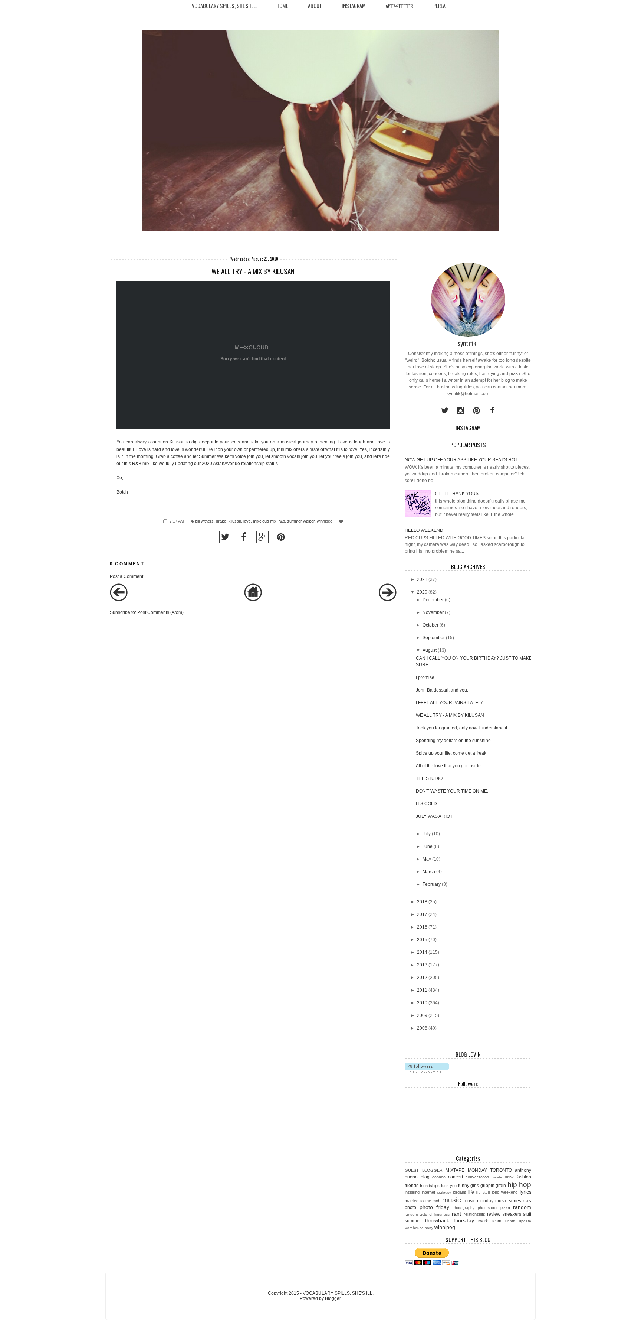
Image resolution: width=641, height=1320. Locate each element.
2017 (422, 914)
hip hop (519, 1185)
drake (221, 521)
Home (282, 6)
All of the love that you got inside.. (449, 765)
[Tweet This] (225, 537)
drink (509, 1177)
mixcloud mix (264, 521)
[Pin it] (281, 537)
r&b (282, 521)
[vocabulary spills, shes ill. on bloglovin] (427, 1071)
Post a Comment (126, 576)
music (451, 1200)
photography (463, 1208)
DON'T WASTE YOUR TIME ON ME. (452, 791)
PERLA (439, 6)
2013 (422, 965)
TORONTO (501, 1170)
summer (413, 1220)
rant (456, 1214)
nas (527, 1200)
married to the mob (422, 1201)
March (429, 871)
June (428, 846)
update (525, 1221)
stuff (527, 1214)
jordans (459, 1192)
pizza (505, 1207)
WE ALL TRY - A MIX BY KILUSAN (450, 715)
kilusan (235, 521)
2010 (422, 1002)
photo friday (434, 1207)
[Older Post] (388, 599)
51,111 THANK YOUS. (457, 493)
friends (411, 1185)
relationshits (474, 1214)
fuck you (449, 1185)
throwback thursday (449, 1220)
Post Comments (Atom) (160, 612)
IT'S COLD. (427, 803)
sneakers (512, 1214)
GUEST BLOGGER (423, 1170)
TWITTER (402, 6)
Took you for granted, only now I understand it (461, 728)
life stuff (483, 1192)
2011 (422, 990)
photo (410, 1207)
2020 (422, 592)
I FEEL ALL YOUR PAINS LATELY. (450, 702)
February (432, 884)
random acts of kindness (427, 1214)
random (522, 1207)
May (427, 859)
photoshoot (487, 1208)
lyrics (526, 1192)
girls (474, 1185)
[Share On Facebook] (244, 537)
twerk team (489, 1221)
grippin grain (493, 1185)
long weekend (504, 1192)
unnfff (510, 1221)
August (430, 650)
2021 (422, 579)
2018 (422, 901)
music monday (479, 1200)
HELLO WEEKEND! (424, 530)
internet (428, 1192)
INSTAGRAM (354, 6)
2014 (422, 952)
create (497, 1177)
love (247, 521)
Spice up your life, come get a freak (451, 753)
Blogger (333, 1298)
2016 (422, 927)
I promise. (425, 677)
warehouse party (419, 1228)
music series (508, 1200)
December (433, 599)
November (433, 612)
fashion (523, 1177)
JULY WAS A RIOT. (434, 816)
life (471, 1192)
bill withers (204, 521)
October (430, 625)
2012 (422, 977)
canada (439, 1177)
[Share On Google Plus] (262, 537)
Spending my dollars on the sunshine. (454, 740)
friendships (430, 1185)
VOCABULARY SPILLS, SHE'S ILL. (224, 6)
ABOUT (315, 6)
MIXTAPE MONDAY (466, 1170)
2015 (422, 939)
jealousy (444, 1192)
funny (463, 1185)
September (434, 637)
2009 (422, 1015)
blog (425, 1177)
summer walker (301, 521)
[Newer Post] (119, 599)
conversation (477, 1177)
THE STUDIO (429, 778)
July (427, 833)
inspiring (412, 1192)
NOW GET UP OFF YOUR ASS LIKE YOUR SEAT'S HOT (461, 459)
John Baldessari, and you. (442, 690)
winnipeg (324, 521)
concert (455, 1177)
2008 (422, 1028)
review (493, 1214)
